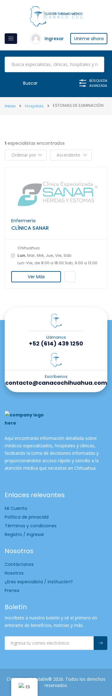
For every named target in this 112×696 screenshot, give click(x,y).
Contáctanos (19, 564)
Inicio (10, 106)
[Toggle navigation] (11, 38)
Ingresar (54, 38)
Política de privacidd (27, 517)
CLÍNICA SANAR (30, 228)
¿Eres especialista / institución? (39, 582)
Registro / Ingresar (24, 534)
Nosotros (14, 573)
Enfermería (23, 221)
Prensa (12, 590)
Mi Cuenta (16, 508)
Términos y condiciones (31, 526)
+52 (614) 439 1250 (56, 344)
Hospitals (34, 106)
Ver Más (36, 277)
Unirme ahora (89, 38)
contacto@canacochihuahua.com (56, 383)
